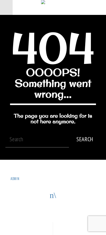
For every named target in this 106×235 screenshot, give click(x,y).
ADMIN (15, 179)
